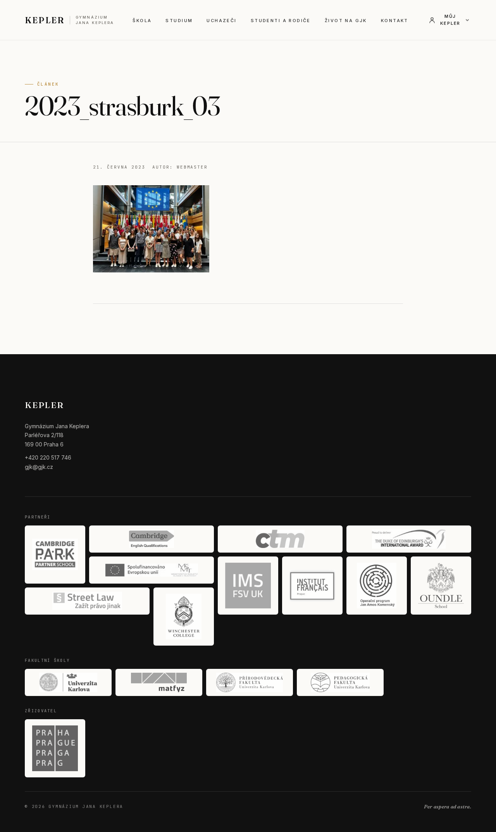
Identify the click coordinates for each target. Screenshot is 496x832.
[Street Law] (87, 601)
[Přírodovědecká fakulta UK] (249, 682)
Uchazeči (221, 20)
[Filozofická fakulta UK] (68, 682)
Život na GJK (346, 20)
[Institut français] (312, 585)
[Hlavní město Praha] (55, 748)
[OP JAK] (376, 585)
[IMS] (248, 585)
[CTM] (280, 539)
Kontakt (394, 20)
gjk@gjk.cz (39, 466)
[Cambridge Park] (55, 554)
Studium (179, 20)
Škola (142, 20)
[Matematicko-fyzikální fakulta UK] (158, 682)
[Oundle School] (441, 585)
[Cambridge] (151, 539)
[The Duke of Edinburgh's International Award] (408, 539)
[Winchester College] (183, 616)
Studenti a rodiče (281, 20)
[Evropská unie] (151, 570)
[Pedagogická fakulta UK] (340, 682)
